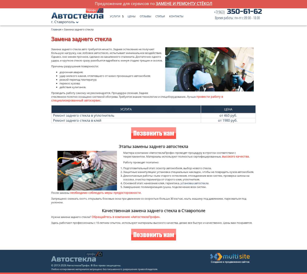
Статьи (160, 15)
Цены (132, 15)
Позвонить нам (153, 133)
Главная (56, 29)
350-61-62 (238, 15)
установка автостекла (194, 183)
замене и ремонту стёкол (184, 3)
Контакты (176, 15)
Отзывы (145, 15)
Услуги (115, 15)
